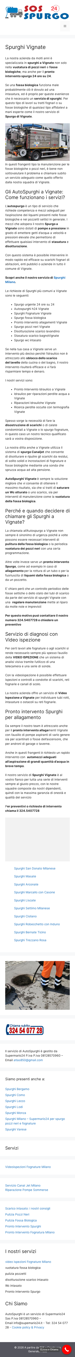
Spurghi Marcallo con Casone (34, 892)
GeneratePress (37, 1351)
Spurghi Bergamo (17, 1089)
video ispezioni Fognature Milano (28, 1262)
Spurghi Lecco (15, 1101)
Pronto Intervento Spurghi (23, 1226)
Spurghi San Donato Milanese (34, 868)
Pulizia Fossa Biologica (21, 1220)
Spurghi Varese (16, 1129)
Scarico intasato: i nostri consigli (27, 1208)
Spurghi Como (15, 1095)
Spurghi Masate (25, 876)
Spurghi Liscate (25, 900)
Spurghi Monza (15, 1113)
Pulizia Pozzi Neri (17, 1214)
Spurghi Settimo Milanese (32, 908)
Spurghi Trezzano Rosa (30, 940)
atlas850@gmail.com (28, 1060)
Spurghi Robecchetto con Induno (37, 924)
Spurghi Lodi (14, 1107)
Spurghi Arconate (26, 884)
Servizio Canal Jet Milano (22, 1185)
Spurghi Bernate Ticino (30, 932)
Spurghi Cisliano (25, 916)
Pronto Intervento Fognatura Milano (30, 1232)
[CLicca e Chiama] (67, 1349)
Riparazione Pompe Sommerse (26, 1190)
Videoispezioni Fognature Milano (28, 1167)
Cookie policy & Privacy (28, 1327)
